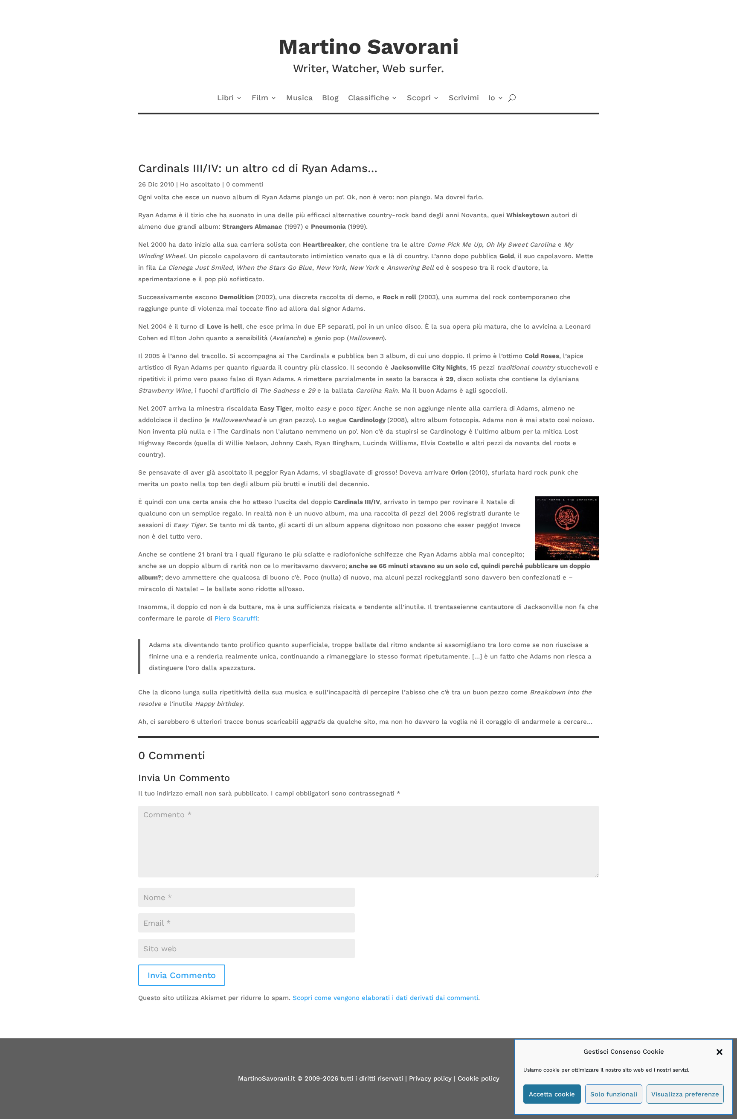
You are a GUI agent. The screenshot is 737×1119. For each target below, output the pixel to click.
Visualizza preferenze (685, 1094)
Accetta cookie (552, 1094)
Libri (225, 98)
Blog (330, 98)
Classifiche (368, 98)
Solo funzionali (613, 1094)
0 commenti (244, 184)
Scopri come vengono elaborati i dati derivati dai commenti (385, 998)
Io (491, 98)
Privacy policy (430, 1078)
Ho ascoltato (200, 184)
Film (260, 98)
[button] (719, 1052)
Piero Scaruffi (236, 618)
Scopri (419, 98)
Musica (299, 98)
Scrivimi (464, 98)
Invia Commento (182, 975)
